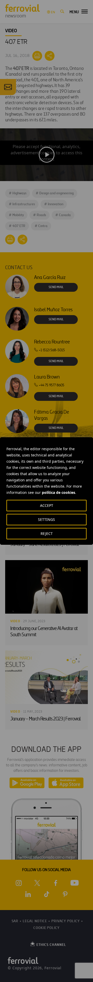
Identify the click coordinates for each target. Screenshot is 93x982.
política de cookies (58, 492)
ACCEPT (46, 505)
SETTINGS (46, 519)
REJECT (47, 533)
